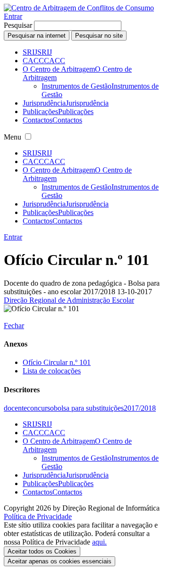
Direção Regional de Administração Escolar (69, 300)
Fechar (14, 326)
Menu (12, 137)
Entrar (13, 16)
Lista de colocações (52, 371)
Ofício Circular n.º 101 (57, 362)
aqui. (99, 542)
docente (15, 408)
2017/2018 (140, 408)
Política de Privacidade (38, 516)
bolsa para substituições (89, 408)
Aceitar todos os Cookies (42, 551)
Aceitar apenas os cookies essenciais (59, 561)
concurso (40, 408)
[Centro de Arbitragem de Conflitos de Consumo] (79, 8)
